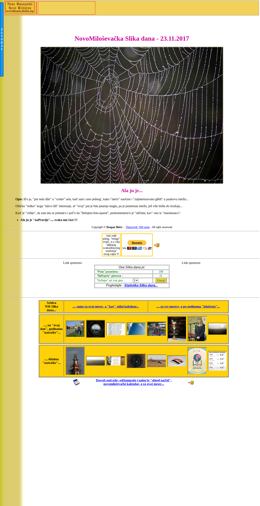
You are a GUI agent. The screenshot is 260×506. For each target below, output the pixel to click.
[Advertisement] (72, 277)
